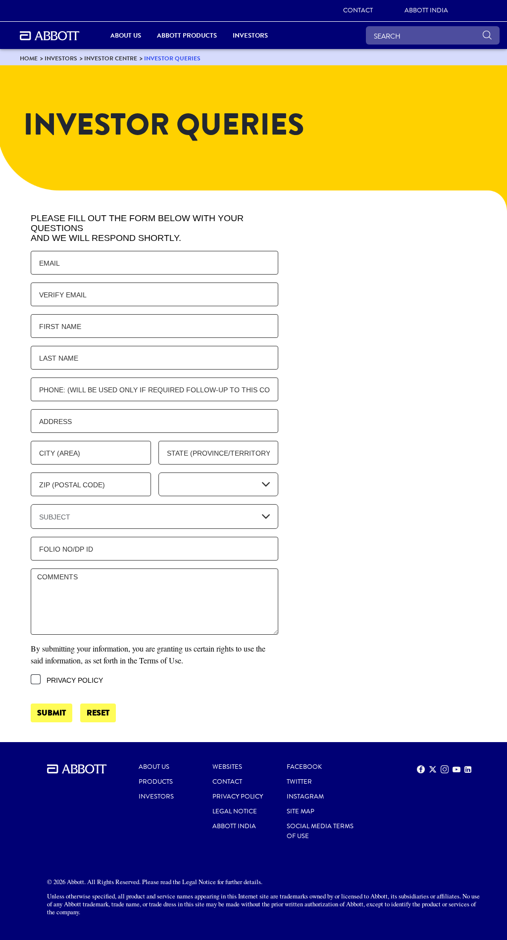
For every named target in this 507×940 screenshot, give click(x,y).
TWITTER (299, 781)
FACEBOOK (304, 766)
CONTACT (227, 781)
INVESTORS (156, 796)
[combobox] (218, 484)
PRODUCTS (156, 781)
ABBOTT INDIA (234, 826)
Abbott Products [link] (187, 35)
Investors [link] (250, 35)
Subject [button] (54, 517)
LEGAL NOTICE (234, 811)
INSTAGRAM (305, 796)
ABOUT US (154, 766)
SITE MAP (300, 811)
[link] (29, 58)
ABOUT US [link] (125, 35)
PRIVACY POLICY (237, 796)
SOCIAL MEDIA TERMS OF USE (320, 831)
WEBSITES (227, 766)
